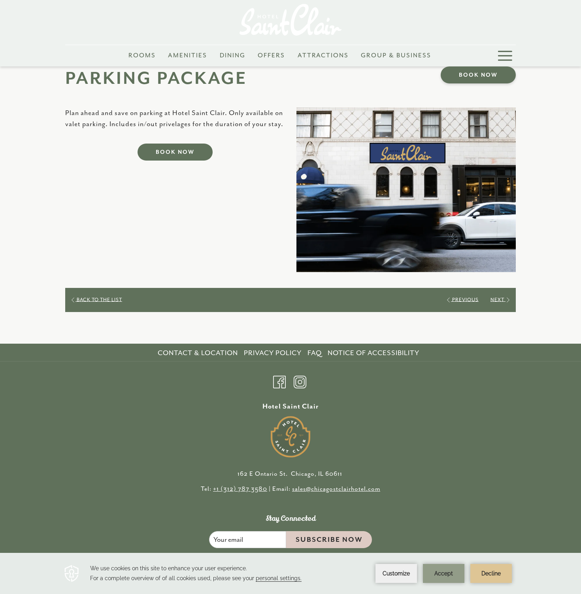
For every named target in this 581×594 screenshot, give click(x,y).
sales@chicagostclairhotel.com (336, 489)
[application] (290, 573)
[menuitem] (142, 55)
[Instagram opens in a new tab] (300, 381)
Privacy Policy (273, 353)
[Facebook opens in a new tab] (279, 381)
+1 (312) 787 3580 (240, 489)
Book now (478, 75)
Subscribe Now (329, 540)
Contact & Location (198, 353)
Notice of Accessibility (373, 353)
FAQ (314, 353)
